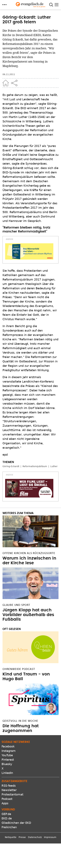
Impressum (50, 837)
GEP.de (6, 814)
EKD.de (7, 818)
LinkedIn (7, 773)
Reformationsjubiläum (35, 466)
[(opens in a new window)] (29, 251)
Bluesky (7, 764)
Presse (22, 837)
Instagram (9, 750)
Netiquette (10, 837)
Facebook (8, 746)
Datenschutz (35, 837)
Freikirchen (9, 827)
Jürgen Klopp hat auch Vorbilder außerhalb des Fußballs (28, 615)
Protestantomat (12, 794)
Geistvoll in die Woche (20, 720)
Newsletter (9, 790)
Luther (54, 466)
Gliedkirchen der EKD (16, 822)
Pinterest (8, 759)
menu (4, 5)
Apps (5, 803)
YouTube (7, 755)
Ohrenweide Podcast (19, 669)
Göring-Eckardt (11, 466)
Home (6, 83)
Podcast (7, 798)
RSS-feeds (9, 785)
